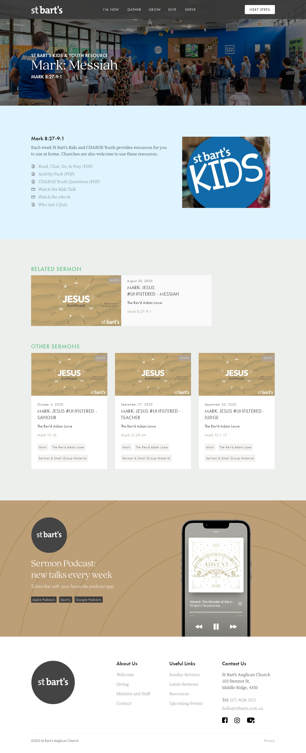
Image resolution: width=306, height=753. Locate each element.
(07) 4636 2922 (243, 700)
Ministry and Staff (133, 694)
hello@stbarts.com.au (242, 708)
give (172, 9)
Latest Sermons (183, 684)
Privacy (269, 741)
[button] (111, 9)
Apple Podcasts (44, 599)
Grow (155, 9)
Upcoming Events (186, 703)
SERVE (190, 9)
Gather (134, 9)
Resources (179, 694)
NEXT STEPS (260, 9)
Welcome (125, 674)
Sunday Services (184, 674)
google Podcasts (88, 599)
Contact (123, 703)
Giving (122, 684)
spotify (65, 599)
